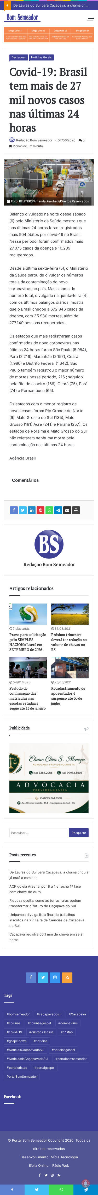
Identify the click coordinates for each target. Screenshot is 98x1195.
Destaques (18, 57)
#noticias (40, 1041)
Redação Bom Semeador (34, 140)
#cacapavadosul (49, 1014)
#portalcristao (17, 1068)
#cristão (67, 1032)
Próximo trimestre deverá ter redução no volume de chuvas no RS (69, 642)
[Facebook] (31, 977)
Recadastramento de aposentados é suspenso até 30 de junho (68, 696)
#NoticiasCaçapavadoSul (25, 1050)
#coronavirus (68, 1023)
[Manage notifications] (86, 1183)
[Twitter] (43, 977)
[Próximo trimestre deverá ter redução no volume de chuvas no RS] (70, 614)
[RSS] (67, 977)
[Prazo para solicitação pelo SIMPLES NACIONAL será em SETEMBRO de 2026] (28, 614)
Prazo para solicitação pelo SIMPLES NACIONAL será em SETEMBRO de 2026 (27, 642)
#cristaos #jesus (41, 1032)
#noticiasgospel (63, 1050)
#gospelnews (16, 1041)
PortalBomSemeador (22, 1076)
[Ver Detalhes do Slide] (49, 35)
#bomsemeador (18, 1014)
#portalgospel (44, 1068)
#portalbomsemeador (71, 1059)
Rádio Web (60, 1165)
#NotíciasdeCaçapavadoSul (27, 1059)
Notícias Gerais (41, 57)
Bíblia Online (39, 1165)
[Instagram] (55, 977)
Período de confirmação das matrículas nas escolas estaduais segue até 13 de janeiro (27, 698)
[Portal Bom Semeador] (22, 18)
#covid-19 (14, 1032)
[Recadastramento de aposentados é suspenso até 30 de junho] (70, 667)
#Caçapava (77, 1014)
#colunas (13, 1023)
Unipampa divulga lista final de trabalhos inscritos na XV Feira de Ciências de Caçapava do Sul (46, 920)
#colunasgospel (39, 1023)
